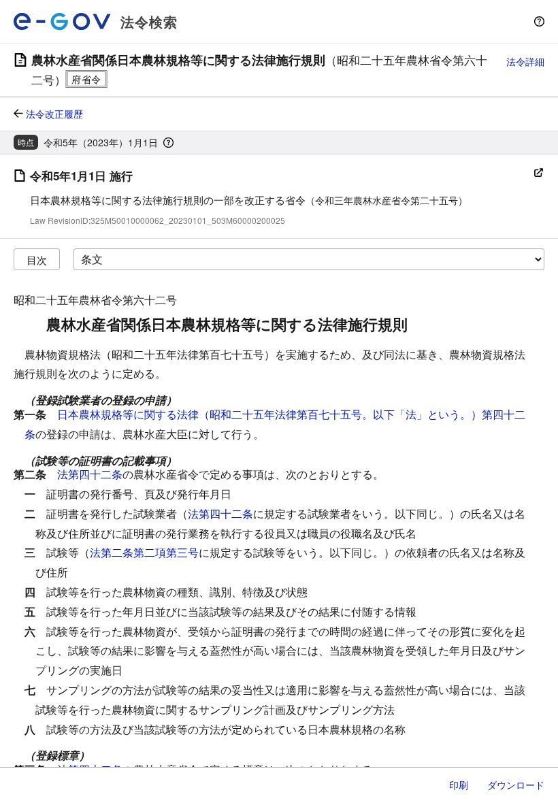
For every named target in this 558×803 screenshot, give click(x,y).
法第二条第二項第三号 (144, 552)
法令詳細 (525, 61)
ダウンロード (515, 784)
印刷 (458, 784)
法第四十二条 (89, 474)
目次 (37, 259)
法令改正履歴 (54, 113)
